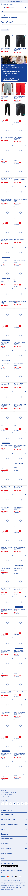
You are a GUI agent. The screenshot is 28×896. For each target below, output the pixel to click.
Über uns (4, 834)
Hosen (3, 22)
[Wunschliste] (22, 8)
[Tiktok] (10, 803)
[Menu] (2, 8)
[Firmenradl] (14, 843)
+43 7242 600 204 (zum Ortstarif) (8, 792)
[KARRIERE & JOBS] (14, 839)
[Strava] (26, 803)
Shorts (10, 22)
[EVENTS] (14, 829)
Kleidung (3, 15)
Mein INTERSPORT (7, 815)
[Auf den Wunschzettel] (13, 36)
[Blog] (14, 858)
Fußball (4, 29)
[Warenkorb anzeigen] (26, 8)
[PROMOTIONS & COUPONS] (14, 824)
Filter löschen (14, 29)
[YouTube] (14, 803)
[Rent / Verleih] (14, 848)
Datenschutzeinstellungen (6, 872)
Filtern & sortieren (14, 25)
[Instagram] (2, 803)
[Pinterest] (18, 803)
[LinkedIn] (22, 803)
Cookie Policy (19, 870)
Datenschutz (13, 870)
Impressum (3, 870)
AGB (8, 870)
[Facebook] (6, 803)
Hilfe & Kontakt (7, 810)
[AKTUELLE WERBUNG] (14, 819)
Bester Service (6, 853)
